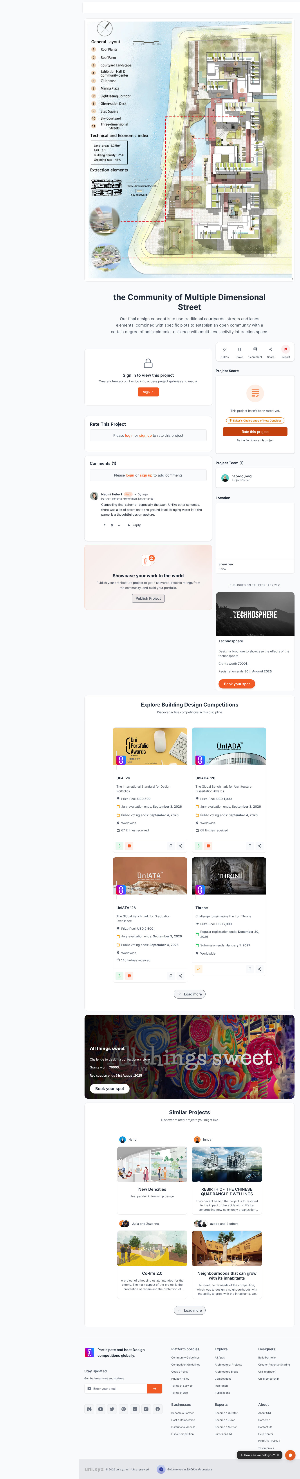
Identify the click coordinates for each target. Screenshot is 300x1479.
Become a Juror (225, 1419)
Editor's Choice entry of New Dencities (257, 420)
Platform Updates (269, 1440)
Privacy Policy (180, 1378)
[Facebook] (158, 1409)
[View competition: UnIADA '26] (229, 746)
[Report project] (285, 349)
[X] (112, 1409)
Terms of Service (182, 1385)
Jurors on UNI (223, 1433)
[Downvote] (119, 525)
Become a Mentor (226, 1426)
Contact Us (265, 1426)
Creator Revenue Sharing (274, 1364)
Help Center (265, 1433)
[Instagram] (146, 1409)
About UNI (264, 1412)
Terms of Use (179, 1392)
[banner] (255, 641)
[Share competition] (180, 846)
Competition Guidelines (185, 1364)
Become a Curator (226, 1412)
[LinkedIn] (135, 1409)
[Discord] (89, 1409)
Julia (136, 1223)
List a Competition (182, 1433)
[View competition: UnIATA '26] (150, 876)
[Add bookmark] (171, 846)
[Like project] (224, 349)
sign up (145, 435)
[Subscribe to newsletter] (154, 1388)
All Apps (220, 1357)
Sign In (148, 392)
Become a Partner (182, 1412)
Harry (132, 1139)
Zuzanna (152, 1223)
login (129, 435)
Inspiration (221, 1385)
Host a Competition (183, 1419)
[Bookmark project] (239, 349)
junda (207, 1139)
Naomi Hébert (111, 494)
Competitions (223, 1378)
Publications (222, 1392)
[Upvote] (104, 525)
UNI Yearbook (266, 1371)
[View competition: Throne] (229, 876)
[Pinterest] (123, 1409)
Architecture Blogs (226, 1371)
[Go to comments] (255, 349)
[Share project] (270, 349)
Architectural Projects (228, 1364)
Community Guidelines (185, 1357)
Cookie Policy (179, 1371)
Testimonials (266, 1448)
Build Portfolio (267, 1357)
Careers (263, 1419)
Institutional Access (183, 1426)
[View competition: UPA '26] (150, 746)
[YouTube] (100, 1409)
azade (215, 1223)
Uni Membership (268, 1378)
